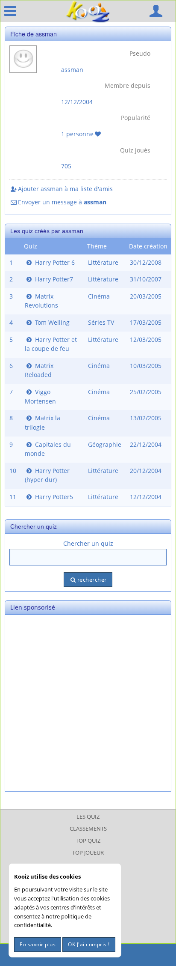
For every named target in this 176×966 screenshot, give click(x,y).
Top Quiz (88, 840)
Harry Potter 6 (54, 262)
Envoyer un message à (62, 202)
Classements (88, 828)
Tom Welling (51, 322)
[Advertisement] (88, 703)
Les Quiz (88, 816)
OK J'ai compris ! (89, 944)
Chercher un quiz (88, 543)
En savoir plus (38, 944)
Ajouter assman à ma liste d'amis (65, 189)
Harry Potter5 (53, 497)
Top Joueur (88, 852)
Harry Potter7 (53, 279)
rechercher (92, 579)
